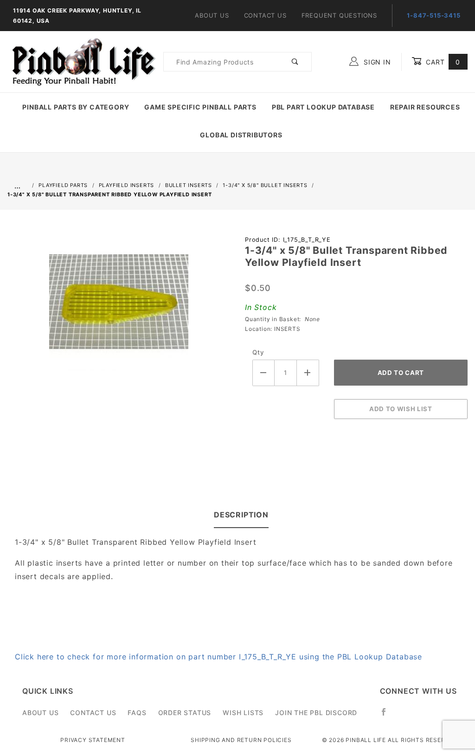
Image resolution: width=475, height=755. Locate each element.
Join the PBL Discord (316, 712)
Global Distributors (241, 135)
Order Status (185, 712)
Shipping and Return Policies (241, 739)
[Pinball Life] (81, 61)
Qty (258, 352)
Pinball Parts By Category (75, 107)
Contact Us (265, 15)
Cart (442, 62)
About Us (212, 15)
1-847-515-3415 (433, 15)
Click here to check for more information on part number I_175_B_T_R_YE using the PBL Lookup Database (218, 656)
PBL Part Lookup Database (323, 107)
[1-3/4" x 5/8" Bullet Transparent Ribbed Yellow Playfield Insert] (118, 306)
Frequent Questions (339, 15)
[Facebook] (387, 715)
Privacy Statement (92, 739)
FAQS (137, 712)
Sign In (376, 62)
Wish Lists (243, 712)
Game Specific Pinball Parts (200, 107)
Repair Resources (425, 107)
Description (241, 514)
